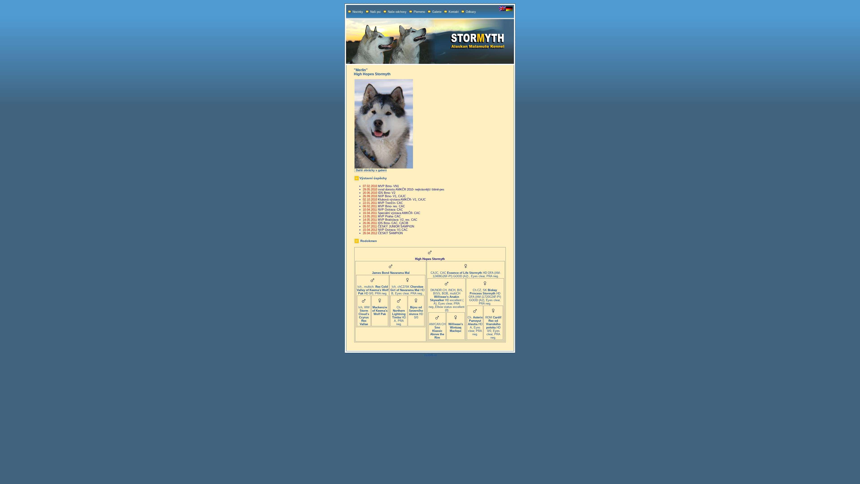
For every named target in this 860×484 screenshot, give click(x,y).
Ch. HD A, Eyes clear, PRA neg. (475, 326)
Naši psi (375, 11)
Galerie (436, 11)
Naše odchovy (397, 11)
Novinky (358, 11)
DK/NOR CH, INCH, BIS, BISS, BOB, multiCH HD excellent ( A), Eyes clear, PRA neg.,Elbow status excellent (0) (446, 300)
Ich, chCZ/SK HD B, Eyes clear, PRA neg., (407, 290)
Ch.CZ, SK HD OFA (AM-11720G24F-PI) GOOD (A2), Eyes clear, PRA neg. (485, 296)
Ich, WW (364, 316)
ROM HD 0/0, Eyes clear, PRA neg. (493, 327)
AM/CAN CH (437, 330)
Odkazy (471, 11)
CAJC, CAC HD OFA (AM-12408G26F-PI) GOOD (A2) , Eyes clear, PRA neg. (466, 274)
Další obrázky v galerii (371, 170)
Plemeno (419, 11)
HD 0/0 (416, 312)
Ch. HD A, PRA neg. (399, 316)
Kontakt (454, 11)
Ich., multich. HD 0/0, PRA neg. (372, 290)
